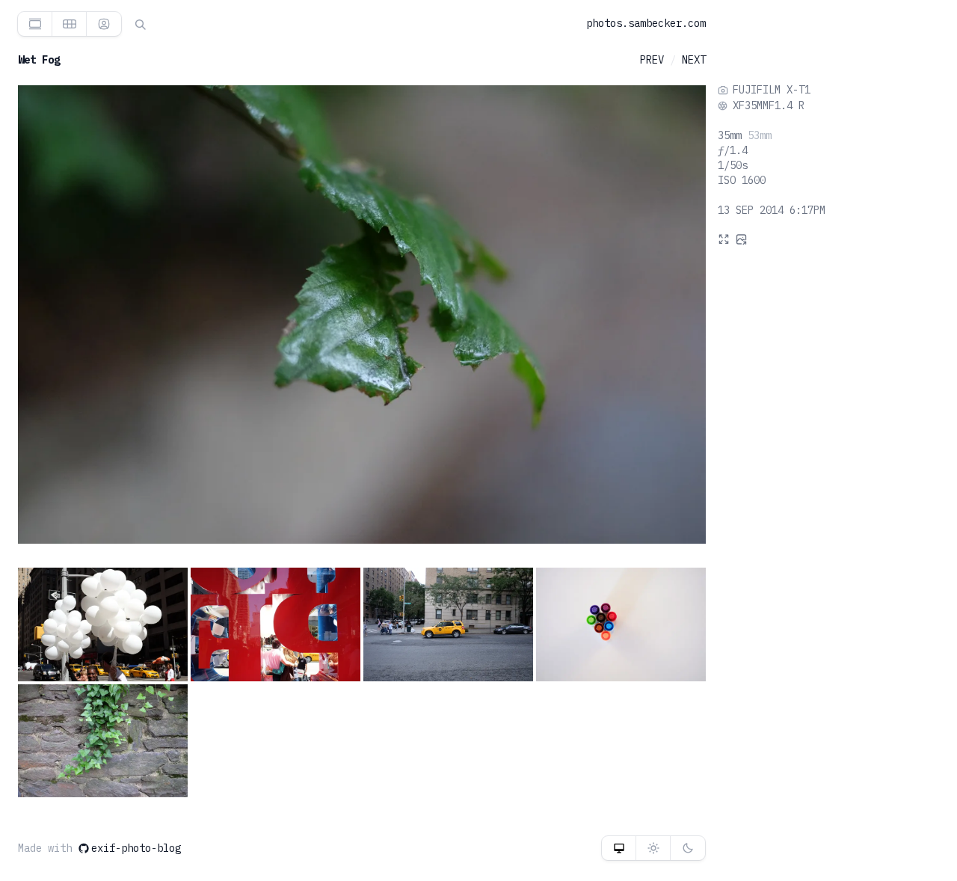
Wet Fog (39, 60)
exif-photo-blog (136, 848)
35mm (730, 135)
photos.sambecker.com (646, 23)
